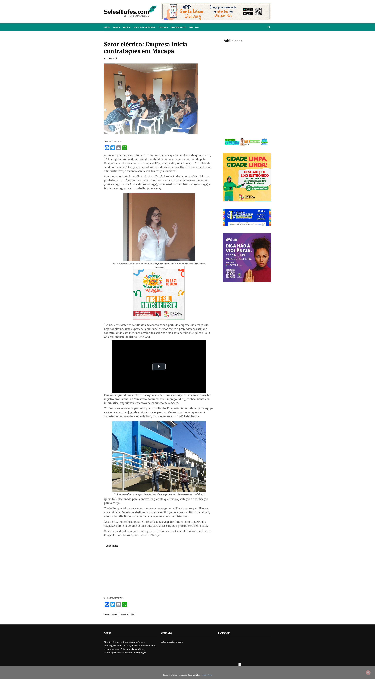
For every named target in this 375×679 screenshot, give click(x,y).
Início (107, 27)
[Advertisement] (159, 573)
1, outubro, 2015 (110, 58)
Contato (194, 27)
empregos (124, 614)
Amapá (116, 27)
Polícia (127, 27)
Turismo (163, 27)
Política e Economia (144, 27)
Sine (132, 614)
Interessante (178, 27)
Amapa (114, 614)
